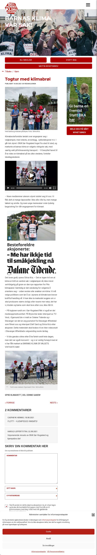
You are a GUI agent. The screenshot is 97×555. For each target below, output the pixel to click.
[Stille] (50, 188)
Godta (48, 531)
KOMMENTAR (12, 456)
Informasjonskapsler (38, 551)
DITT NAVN (11, 488)
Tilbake (8, 71)
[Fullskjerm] (54, 188)
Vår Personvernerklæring (55, 551)
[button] (93, 514)
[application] (31, 176)
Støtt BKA (71, 60)
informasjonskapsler (49, 520)
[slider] (29, 188)
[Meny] (88, 4)
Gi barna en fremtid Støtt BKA (78, 113)
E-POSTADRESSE (13, 495)
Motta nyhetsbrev (48, 66)
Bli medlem (26, 60)
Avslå (48, 538)
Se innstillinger (48, 545)
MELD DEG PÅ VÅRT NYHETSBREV (79, 131)
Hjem (16, 71)
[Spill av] (8, 188)
